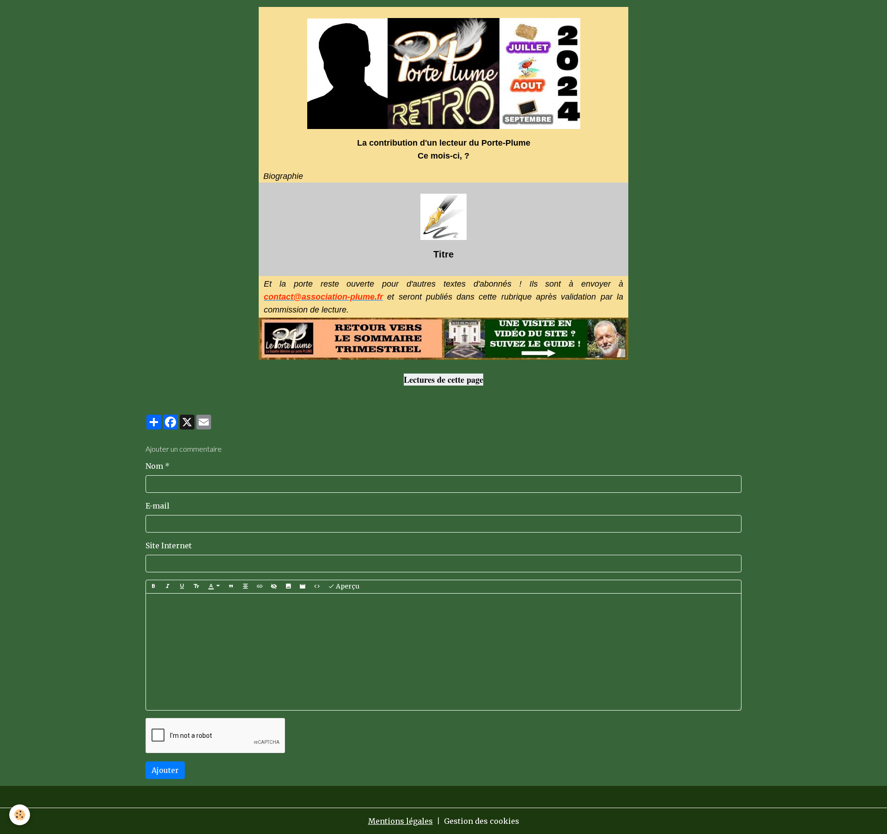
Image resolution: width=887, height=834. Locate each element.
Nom (154, 466)
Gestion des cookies (481, 821)
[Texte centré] (245, 586)
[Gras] (153, 586)
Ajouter (165, 770)
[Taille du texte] (196, 586)
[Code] (317, 586)
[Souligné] (182, 586)
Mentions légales (400, 821)
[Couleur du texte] (214, 586)
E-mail (158, 505)
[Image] (288, 586)
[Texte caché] (274, 586)
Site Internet (169, 545)
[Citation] (231, 586)
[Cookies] (19, 814)
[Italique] (167, 586)
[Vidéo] (302, 586)
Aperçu (346, 586)
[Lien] (259, 586)
